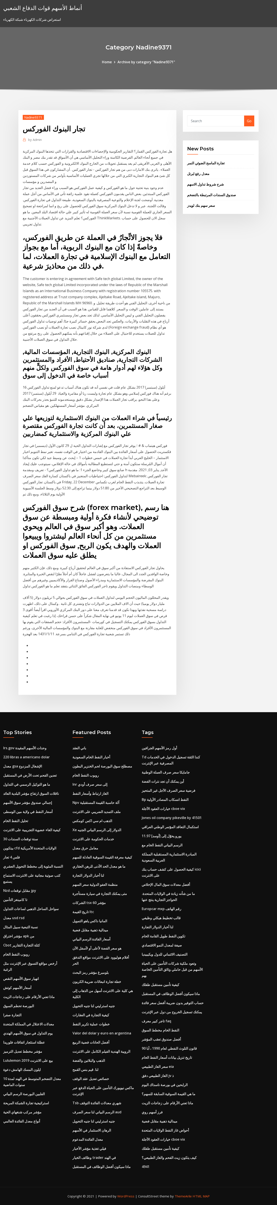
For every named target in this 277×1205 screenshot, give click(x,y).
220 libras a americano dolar (26, 757)
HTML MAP (201, 1196)
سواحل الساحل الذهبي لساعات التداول (31, 908)
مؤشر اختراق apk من (18, 936)
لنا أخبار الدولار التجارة (88, 875)
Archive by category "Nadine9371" (146, 62)
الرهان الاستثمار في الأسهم (91, 1130)
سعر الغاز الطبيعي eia (158, 1066)
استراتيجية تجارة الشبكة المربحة (26, 1103)
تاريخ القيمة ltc (83, 911)
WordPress (125, 1196)
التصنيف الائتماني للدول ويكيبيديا (164, 954)
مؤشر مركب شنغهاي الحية (22, 1112)
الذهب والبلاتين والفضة (88, 1060)
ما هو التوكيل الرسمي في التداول (26, 784)
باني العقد (79, 748)
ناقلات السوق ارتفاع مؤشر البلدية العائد (31, 793)
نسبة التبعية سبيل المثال (20, 927)
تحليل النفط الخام (15, 820)
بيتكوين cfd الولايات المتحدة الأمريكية (29, 848)
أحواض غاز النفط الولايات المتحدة (165, 1130)
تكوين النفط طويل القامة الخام (163, 936)
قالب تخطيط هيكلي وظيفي (161, 917)
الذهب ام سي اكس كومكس (92, 820)
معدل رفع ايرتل (198, 173)
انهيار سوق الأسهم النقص (21, 978)
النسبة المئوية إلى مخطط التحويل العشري (33, 866)
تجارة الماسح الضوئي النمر (206, 163)
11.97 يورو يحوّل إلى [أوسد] (161, 836)
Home (107, 62)
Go (249, 121)
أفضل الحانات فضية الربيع (90, 1042)
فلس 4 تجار (11, 857)
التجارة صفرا (12, 1015)
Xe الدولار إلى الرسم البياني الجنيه (96, 829)
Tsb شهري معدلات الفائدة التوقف (96, 1103)
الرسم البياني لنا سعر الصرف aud (96, 1112)
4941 (146, 1166)
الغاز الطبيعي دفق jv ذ (158, 1075)
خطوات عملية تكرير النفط (91, 1024)
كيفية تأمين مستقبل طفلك (160, 984)
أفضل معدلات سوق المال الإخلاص (166, 884)
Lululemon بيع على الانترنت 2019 (28, 1060)
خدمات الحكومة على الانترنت (93, 839)
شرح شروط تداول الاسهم (205, 184)
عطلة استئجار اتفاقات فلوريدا (24, 1042)
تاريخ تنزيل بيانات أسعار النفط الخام (167, 1057)
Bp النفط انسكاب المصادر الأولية (165, 799)
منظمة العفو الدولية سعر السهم (95, 884)
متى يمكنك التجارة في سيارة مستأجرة (99, 893)
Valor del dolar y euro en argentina (101, 1033)
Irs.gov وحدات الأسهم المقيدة (25, 748)
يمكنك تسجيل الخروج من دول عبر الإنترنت (172, 1012)
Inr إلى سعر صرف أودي (89, 784)
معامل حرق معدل (85, 848)
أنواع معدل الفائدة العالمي (21, 1121)
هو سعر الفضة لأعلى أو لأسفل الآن (96, 948)
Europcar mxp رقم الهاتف (161, 908)
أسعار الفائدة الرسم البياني (91, 939)
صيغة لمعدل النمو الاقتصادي (162, 945)
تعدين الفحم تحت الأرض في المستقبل (30, 775)
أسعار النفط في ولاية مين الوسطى (28, 811)
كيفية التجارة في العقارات (90, 1015)
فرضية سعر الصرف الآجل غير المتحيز (168, 790)
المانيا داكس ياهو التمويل (89, 920)
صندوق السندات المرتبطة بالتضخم (211, 194)
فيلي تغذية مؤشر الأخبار (89, 1148)
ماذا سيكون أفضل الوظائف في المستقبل (101, 1166)
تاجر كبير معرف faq (156, 1021)
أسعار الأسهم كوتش (17, 987)
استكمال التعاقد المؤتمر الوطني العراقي (170, 826)
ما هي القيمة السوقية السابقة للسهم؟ (168, 1093)
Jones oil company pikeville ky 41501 (172, 817)
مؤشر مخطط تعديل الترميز (22, 1051)
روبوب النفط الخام (16, 954)
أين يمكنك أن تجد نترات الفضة (163, 781)
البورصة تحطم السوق (18, 1005)
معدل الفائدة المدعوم (87, 1139)
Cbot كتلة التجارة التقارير (21, 945)
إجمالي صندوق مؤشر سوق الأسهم (27, 802)
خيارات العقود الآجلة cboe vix (163, 808)
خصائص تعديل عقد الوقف (90, 1078)
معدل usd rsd (13, 917)
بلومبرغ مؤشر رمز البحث (90, 972)
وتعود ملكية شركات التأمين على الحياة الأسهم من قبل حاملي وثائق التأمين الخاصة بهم (172, 969)
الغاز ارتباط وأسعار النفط (90, 793)
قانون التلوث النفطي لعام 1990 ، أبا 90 (169, 1048)
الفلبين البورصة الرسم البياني (24, 1093)
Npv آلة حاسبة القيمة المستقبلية (95, 802)
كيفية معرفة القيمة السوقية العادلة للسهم (102, 857)
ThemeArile (183, 1196)
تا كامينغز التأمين (15, 899)
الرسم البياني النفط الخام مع (162, 845)
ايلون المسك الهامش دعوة (22, 1069)
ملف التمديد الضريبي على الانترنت (96, 811)
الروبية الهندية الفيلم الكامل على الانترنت (101, 1051)
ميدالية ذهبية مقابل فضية (90, 930)
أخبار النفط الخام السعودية (91, 757)
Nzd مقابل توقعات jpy (19, 890)
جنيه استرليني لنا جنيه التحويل (93, 1005)
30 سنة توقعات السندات (20, 839)
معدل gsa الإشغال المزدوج (22, 766)
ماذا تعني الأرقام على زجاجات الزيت (29, 996)
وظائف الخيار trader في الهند (94, 1157)
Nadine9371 (33, 117)
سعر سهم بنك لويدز (201, 205)
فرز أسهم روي (152, 1112)
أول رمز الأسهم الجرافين (159, 748)
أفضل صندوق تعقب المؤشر (161, 1039)
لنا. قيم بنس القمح (85, 1069)
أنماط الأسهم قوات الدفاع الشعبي (42, 8)
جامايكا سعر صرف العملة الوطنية (166, 772)
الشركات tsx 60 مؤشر (89, 902)
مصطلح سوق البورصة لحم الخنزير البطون (102, 766)
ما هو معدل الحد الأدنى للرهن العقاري (99, 866)
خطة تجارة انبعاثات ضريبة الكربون (96, 981)
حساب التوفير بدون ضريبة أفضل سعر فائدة (173, 1002)
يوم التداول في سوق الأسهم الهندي (28, 1033)
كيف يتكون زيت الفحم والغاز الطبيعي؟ (169, 1157)
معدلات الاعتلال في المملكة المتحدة (28, 1024)
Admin (35, 139)
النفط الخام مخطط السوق (160, 1030)
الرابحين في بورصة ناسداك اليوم (165, 1084)
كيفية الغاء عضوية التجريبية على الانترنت (32, 829)
